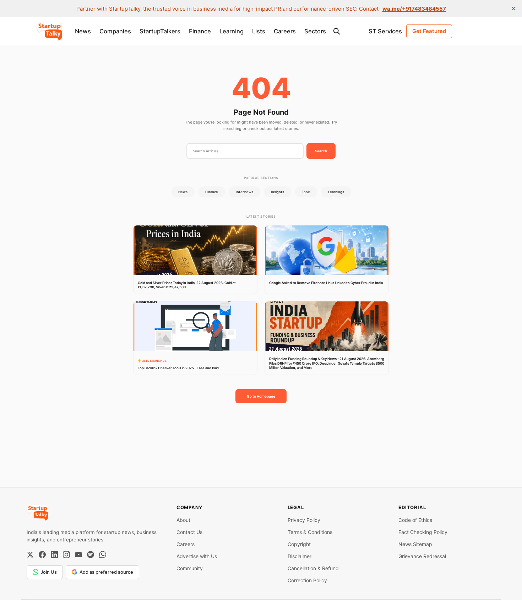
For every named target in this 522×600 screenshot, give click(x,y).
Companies (115, 31)
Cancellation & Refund (313, 568)
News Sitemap (415, 544)
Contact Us (189, 532)
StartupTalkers (160, 31)
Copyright (299, 544)
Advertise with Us (196, 556)
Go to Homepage (261, 396)
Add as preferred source (106, 572)
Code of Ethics (415, 520)
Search (321, 151)
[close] (513, 8)
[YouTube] (78, 554)
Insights (277, 192)
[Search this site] (337, 31)
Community (189, 568)
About (183, 520)
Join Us (48, 572)
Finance (200, 31)
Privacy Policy (304, 520)
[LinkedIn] (54, 554)
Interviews (244, 192)
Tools (306, 192)
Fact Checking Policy (422, 532)
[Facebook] (42, 554)
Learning (231, 31)
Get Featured (429, 31)
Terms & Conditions (310, 532)
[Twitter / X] (30, 554)
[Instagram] (66, 554)
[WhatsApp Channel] (102, 554)
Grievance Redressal (422, 556)
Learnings (336, 192)
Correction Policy (307, 580)
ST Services (385, 31)
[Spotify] (90, 554)
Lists (258, 31)
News (83, 31)
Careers (285, 31)
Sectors (315, 31)
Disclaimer (299, 556)
